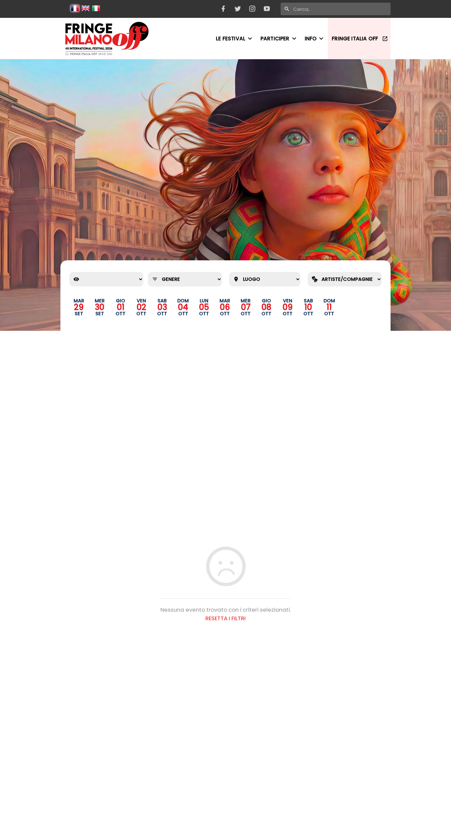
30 (99, 307)
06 (225, 307)
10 (308, 307)
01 (120, 307)
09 (288, 307)
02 (141, 307)
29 (79, 307)
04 (183, 307)
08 (266, 307)
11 (329, 307)
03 (162, 307)
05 (204, 307)
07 (246, 307)
